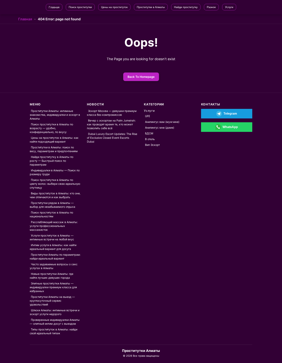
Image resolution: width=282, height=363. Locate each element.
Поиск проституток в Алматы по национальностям (51, 214)
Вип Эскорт (152, 144)
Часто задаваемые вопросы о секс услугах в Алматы (54, 266)
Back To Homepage (141, 77)
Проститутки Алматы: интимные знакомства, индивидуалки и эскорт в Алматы (55, 114)
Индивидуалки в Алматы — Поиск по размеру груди (55, 172)
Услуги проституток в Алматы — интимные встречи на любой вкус (52, 237)
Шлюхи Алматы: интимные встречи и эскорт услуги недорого (54, 312)
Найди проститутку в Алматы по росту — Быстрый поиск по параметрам (51, 160)
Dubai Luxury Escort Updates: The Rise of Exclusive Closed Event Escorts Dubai (112, 137)
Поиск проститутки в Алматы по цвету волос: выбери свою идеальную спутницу (55, 183)
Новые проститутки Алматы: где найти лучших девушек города (51, 275)
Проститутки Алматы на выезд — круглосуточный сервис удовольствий (52, 300)
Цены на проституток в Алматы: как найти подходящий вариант (54, 139)
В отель (150, 139)
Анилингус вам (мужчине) (162, 121)
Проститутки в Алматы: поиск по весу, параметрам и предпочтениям (54, 149)
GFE (147, 116)
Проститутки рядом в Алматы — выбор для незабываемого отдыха (52, 204)
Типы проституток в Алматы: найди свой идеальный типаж (53, 331)
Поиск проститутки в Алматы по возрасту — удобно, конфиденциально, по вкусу (51, 128)
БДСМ (149, 133)
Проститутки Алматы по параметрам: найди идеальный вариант (55, 256)
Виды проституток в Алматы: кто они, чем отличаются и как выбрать (55, 195)
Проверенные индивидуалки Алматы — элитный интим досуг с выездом (55, 321)
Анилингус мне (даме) (159, 127)
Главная (25, 19)
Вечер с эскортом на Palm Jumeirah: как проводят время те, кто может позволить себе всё (111, 124)
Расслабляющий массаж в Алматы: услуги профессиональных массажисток (54, 225)
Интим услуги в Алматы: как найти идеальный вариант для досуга (53, 246)
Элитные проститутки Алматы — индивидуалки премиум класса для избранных (53, 287)
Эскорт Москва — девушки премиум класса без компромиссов (112, 112)
